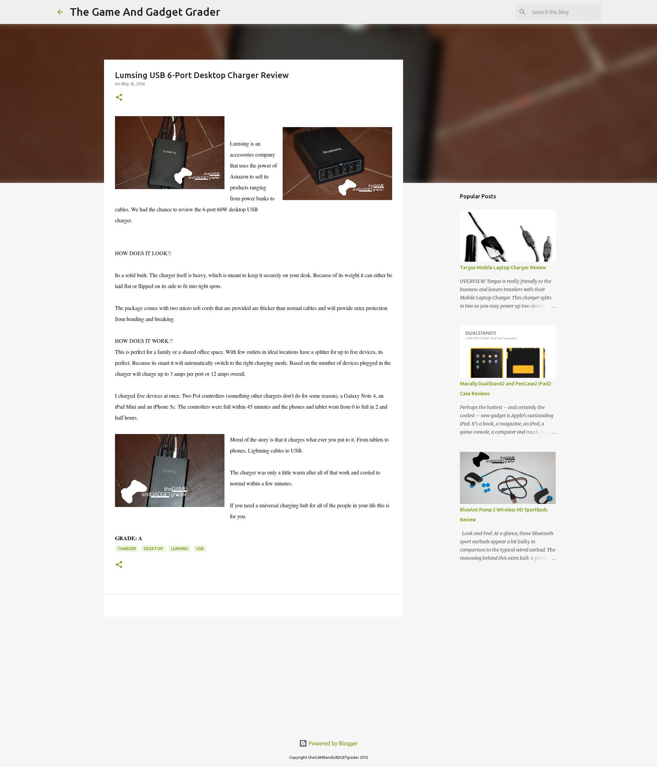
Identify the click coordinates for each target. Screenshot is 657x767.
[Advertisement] (253, 675)
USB (200, 548)
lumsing (179, 548)
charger (127, 548)
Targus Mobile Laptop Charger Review (503, 267)
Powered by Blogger (332, 743)
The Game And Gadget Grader (145, 11)
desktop (153, 548)
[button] (119, 97)
